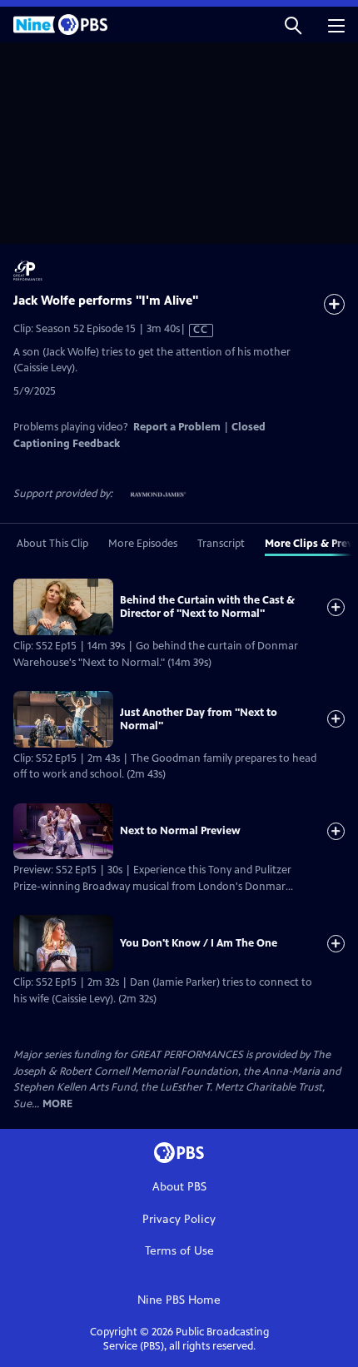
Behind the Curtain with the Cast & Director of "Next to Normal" (207, 607)
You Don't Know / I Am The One (198, 943)
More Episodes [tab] (142, 543)
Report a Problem (177, 427)
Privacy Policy (179, 1219)
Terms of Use (179, 1251)
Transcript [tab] (221, 543)
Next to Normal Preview (180, 831)
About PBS (179, 1187)
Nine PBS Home (179, 1300)
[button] (293, 24)
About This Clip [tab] (52, 543)
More (57, 1104)
